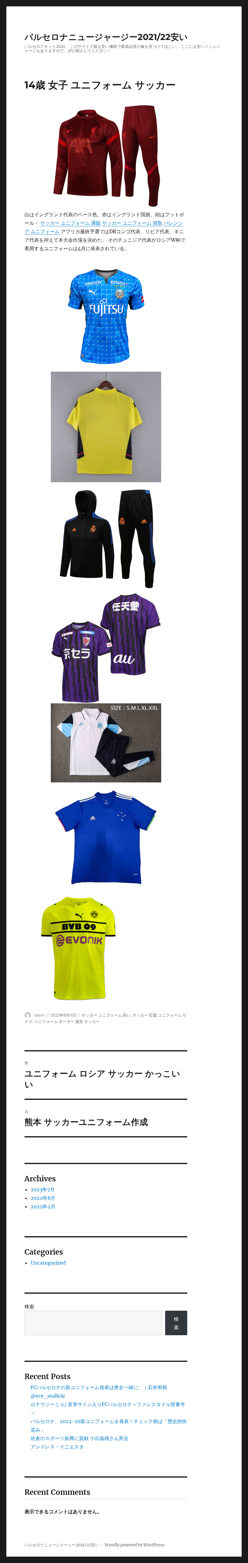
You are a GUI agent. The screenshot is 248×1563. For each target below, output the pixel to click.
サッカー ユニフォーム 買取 (132, 223)
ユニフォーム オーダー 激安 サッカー (67, 1021)
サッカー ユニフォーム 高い (106, 1015)
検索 (29, 1306)
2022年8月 (43, 1198)
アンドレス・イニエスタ (57, 1447)
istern (39, 1015)
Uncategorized (48, 1263)
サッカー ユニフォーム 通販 (70, 223)
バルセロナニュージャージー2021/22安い (106, 37)
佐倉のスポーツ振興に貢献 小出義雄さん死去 (80, 1438)
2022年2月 (43, 1206)
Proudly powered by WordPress (135, 1545)
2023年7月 (43, 1189)
